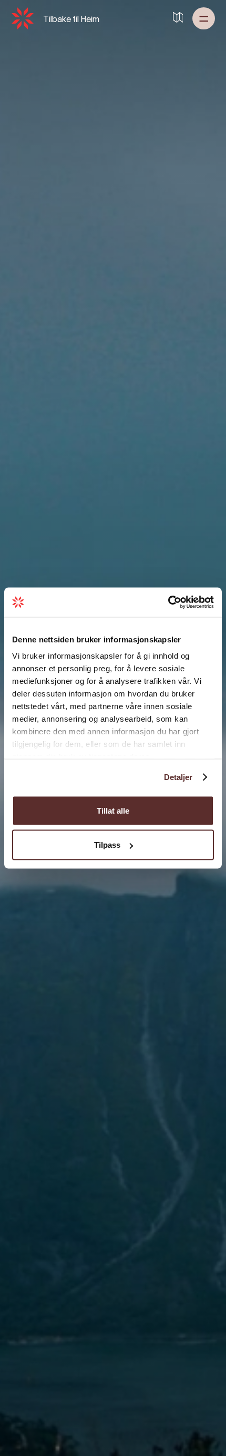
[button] (203, 18)
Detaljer (178, 777)
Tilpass (107, 844)
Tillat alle (113, 810)
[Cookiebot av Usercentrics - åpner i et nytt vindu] (168, 602)
